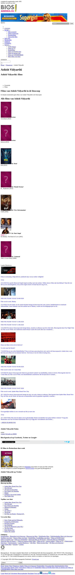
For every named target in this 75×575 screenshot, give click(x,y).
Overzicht (7, 85)
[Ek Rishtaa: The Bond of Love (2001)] (6, 233)
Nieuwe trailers (50, 541)
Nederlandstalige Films (61, 566)
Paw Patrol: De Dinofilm (11, 491)
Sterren (12, 567)
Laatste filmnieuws (23, 543)
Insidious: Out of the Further (12, 494)
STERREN (7, 43)
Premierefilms (12, 35)
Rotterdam (28, 467)
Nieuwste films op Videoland (55, 539)
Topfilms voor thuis (6, 538)
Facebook (45, 573)
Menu (2, 564)
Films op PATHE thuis (14, 51)
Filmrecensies (69, 541)
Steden (7, 566)
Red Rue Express (9, 523)
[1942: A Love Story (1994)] (6, 256)
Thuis (16, 567)
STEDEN (7, 28)
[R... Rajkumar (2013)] (6, 187)
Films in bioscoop (13, 33)
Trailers (22, 566)
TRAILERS (8, 40)
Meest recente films (42, 543)
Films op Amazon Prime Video (27, 541)
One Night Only (9, 496)
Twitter (53, 573)
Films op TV (11, 48)
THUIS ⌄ (7, 45)
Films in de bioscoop (30, 566)
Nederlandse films (44, 536)
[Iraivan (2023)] (6, 140)
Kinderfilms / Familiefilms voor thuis (39, 538)
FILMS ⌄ (7, 30)
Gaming (21, 544)
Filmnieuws (16, 566)
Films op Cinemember (21, 539)
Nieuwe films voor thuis (20, 538)
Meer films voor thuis (14, 56)
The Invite (7, 512)
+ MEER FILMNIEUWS (8, 422)
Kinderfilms (11, 50)
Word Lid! (8, 573)
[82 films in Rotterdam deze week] (7, 459)
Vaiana (6, 509)
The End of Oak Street (10, 489)
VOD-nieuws (12, 46)
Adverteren (14, 573)
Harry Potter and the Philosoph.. (13, 520)
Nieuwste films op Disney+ (9, 541)
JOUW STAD (30, 468)
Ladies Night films (6, 544)
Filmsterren (9, 65)
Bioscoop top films (32, 536)
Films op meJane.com (7, 539)
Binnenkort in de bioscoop (17, 536)
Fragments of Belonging (11, 521)
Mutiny (6, 493)
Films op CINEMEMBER (15, 55)
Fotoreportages (12, 543)
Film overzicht (12, 32)
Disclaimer (31, 573)
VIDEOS (7, 41)
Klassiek (15, 544)
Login (2, 573)
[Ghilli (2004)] (6, 210)
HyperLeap (35, 559)
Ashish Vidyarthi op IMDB (9, 434)
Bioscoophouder (22, 573)
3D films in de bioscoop (56, 543)
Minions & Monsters (10, 507)
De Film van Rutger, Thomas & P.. (14, 514)
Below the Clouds (9, 531)
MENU (3, 23)
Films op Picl (41, 541)
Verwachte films (12, 37)
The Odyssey (8, 488)
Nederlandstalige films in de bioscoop (61, 536)
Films (6, 87)
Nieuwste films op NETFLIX (37, 539)
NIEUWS (7, 38)
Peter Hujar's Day (9, 530)
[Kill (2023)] (6, 163)
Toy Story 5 (7, 510)
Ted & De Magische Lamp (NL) (13, 526)
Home (2, 65)
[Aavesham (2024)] (6, 117)
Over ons (37, 573)
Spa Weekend (8, 525)
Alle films (33, 543)
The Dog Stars (8, 528)
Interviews (4, 543)
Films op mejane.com (14, 53)
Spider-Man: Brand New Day (13, 486)
